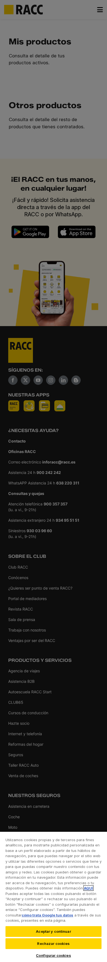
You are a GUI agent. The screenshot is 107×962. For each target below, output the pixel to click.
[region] (53, 896)
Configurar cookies (53, 955)
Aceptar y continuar (53, 931)
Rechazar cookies (53, 943)
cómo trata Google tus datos (47, 915)
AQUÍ (88, 888)
